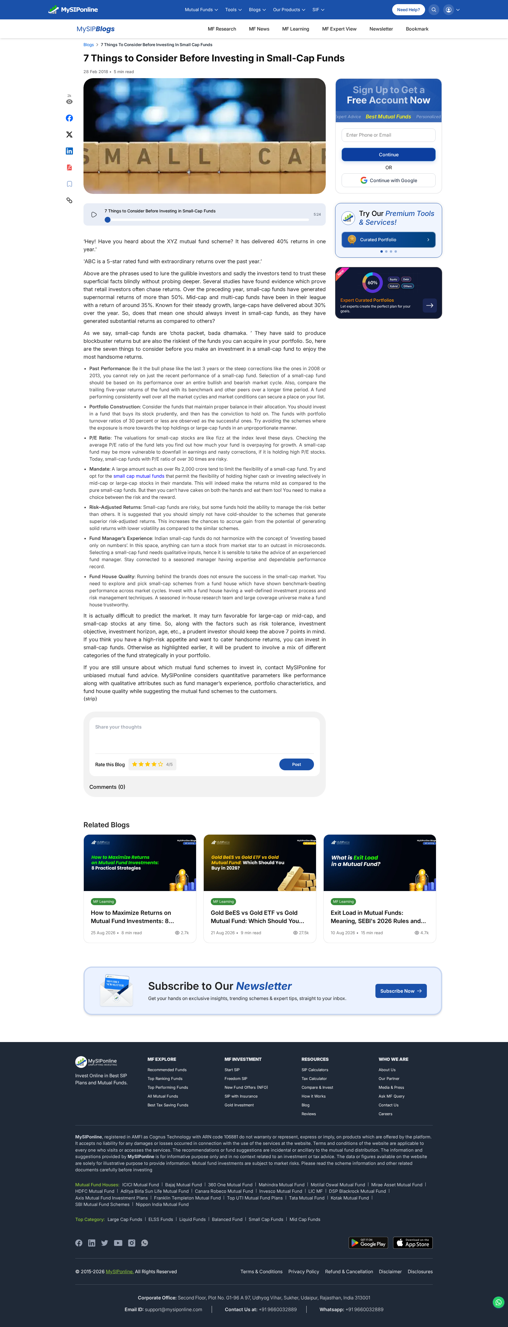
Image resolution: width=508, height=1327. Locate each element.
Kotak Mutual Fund (350, 1198)
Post (296, 764)
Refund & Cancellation (349, 1271)
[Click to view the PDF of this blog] (69, 167)
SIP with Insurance (241, 1096)
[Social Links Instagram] (131, 1243)
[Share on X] (69, 134)
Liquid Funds (192, 1219)
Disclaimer (390, 1271)
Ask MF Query (392, 1096)
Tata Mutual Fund (307, 1198)
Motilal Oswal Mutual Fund (338, 1184)
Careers (385, 1113)
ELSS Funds (160, 1219)
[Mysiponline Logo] (96, 1062)
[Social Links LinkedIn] (91, 1243)
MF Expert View (339, 29)
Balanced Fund (227, 1219)
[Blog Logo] (95, 28)
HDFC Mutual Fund (94, 1191)
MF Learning (295, 29)
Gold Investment (239, 1105)
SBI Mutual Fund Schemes (102, 1204)
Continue (389, 155)
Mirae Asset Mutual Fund (396, 1184)
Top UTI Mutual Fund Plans (255, 1198)
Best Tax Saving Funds (168, 1105)
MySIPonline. (120, 1271)
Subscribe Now (397, 991)
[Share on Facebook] (69, 118)
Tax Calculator (314, 1078)
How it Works (314, 1096)
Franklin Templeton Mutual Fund (187, 1198)
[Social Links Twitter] (104, 1243)
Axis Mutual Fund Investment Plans (111, 1198)
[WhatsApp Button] (497, 1302)
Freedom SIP (236, 1078)
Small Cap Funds (266, 1219)
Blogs (88, 44)
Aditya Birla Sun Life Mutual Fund (155, 1191)
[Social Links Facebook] (78, 1243)
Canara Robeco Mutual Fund (224, 1191)
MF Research (222, 29)
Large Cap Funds (125, 1219)
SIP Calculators (315, 1069)
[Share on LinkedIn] (69, 151)
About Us (387, 1069)
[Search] (434, 9)
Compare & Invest (317, 1087)
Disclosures (420, 1271)
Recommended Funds (167, 1069)
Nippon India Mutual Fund (162, 1204)
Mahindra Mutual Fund (282, 1184)
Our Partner (389, 1078)
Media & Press (391, 1087)
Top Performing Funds (168, 1087)
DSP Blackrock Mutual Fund (357, 1191)
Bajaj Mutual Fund (183, 1184)
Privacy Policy (303, 1271)
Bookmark (417, 29)
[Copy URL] (69, 200)
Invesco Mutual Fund (280, 1191)
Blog (306, 1105)
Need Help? (408, 9)
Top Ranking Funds (165, 1078)
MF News (259, 29)
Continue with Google (393, 180)
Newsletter (381, 29)
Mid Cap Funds (305, 1219)
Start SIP (232, 1069)
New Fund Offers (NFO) (246, 1087)
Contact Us (389, 1105)
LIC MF (315, 1191)
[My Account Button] (451, 9)
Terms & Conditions (261, 1271)
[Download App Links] (368, 1243)
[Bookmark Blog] (69, 183)
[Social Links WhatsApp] (144, 1243)
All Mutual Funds (163, 1096)
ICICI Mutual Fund (140, 1184)
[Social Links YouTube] (118, 1243)
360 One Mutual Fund (230, 1184)
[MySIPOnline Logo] (73, 10)
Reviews (309, 1113)
